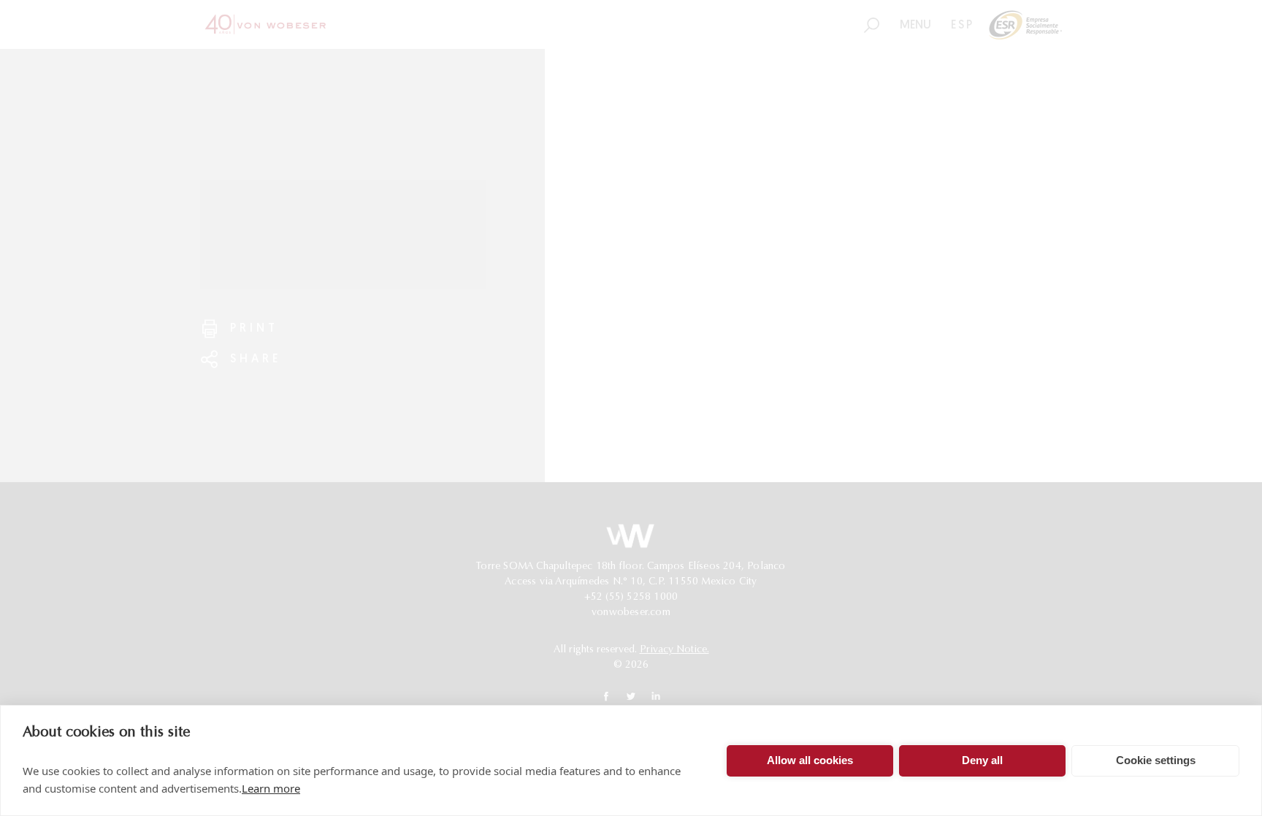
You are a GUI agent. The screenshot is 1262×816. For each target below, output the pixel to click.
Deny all (982, 760)
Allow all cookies (810, 760)
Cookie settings (1156, 760)
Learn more (271, 788)
